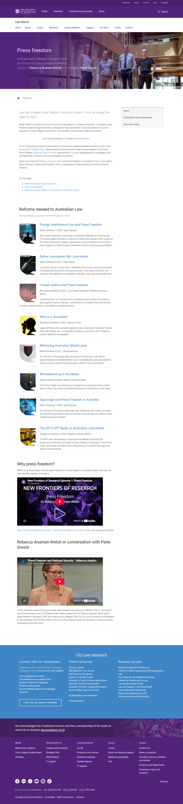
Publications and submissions (138, 117)
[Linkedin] (24, 781)
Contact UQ (144, 748)
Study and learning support (121, 752)
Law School (22, 22)
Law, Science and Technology (132, 690)
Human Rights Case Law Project (84, 690)
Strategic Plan (52, 752)
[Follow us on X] (30, 781)
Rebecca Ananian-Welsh (45, 68)
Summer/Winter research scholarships (37, 689)
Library (111, 748)
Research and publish (118, 757)
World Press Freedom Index (32, 149)
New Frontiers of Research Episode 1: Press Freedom (42, 530)
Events (146, 3)
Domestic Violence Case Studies (84, 683)
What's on (23, 692)
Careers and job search (57, 748)
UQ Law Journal (76, 667)
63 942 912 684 (54, 790)
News (136, 3)
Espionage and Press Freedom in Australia (69, 399)
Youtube (87, 530)
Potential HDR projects (29, 686)
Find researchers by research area (35, 679)
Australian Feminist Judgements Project (88, 687)
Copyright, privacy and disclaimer (29, 797)
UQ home (126, 3)
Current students (72, 27)
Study (44, 11)
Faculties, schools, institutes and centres (152, 759)
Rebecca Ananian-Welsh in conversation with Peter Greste (52, 190)
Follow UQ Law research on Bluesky (40, 702)
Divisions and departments (151, 765)
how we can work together (51, 671)
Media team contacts (25, 748)
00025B (73, 790)
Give (155, 3)
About (101, 11)
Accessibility (50, 797)
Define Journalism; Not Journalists (64, 256)
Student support (84, 761)
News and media (131, 124)
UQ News (19, 757)
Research (58, 11)
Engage (89, 27)
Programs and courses (87, 752)
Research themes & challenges (33, 682)
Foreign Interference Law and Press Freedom (71, 224)
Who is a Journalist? (54, 317)
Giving (118, 27)
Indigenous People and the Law (133, 680)
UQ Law (75, 530)
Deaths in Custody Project (81, 677)
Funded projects (76, 701)
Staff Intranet (52, 757)
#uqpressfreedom (81, 138)
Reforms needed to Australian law (40, 183)
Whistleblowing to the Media (59, 374)
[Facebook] (17, 781)
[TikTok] (49, 781)
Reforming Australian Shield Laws (63, 345)
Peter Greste (88, 68)
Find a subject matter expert (28, 752)
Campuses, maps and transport (149, 771)
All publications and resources (83, 695)
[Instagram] (43, 781)
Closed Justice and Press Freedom (64, 285)
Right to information (65, 797)
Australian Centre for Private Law (133, 667)
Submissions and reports (80, 674)
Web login (164, 781)
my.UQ (80, 748)
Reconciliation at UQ (53, 730)
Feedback (80, 797)
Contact (164, 3)
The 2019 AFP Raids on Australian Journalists (72, 428)
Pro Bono (104, 27)
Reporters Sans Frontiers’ (45, 152)
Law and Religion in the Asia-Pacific (135, 687)
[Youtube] (36, 781)
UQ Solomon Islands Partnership (133, 696)
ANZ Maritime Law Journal (81, 671)
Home (18, 27)
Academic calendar (86, 757)
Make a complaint (147, 752)
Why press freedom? (34, 187)
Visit (110, 761)
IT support (51, 761)
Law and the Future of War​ (130, 683)
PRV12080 (90, 790)
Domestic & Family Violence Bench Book (88, 680)
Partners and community (80, 11)
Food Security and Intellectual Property (136, 677)
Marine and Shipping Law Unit (132, 693)
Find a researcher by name (31, 676)
